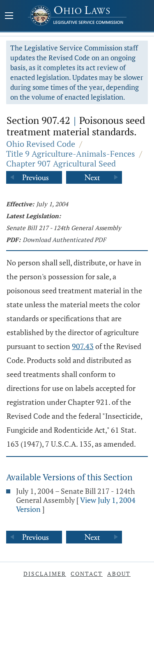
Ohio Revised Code (40, 143)
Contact (87, 574)
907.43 (83, 346)
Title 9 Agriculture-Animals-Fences (70, 153)
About (119, 574)
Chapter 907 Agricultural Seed (61, 163)
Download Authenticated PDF (64, 239)
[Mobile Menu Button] (9, 16)
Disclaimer (44, 574)
